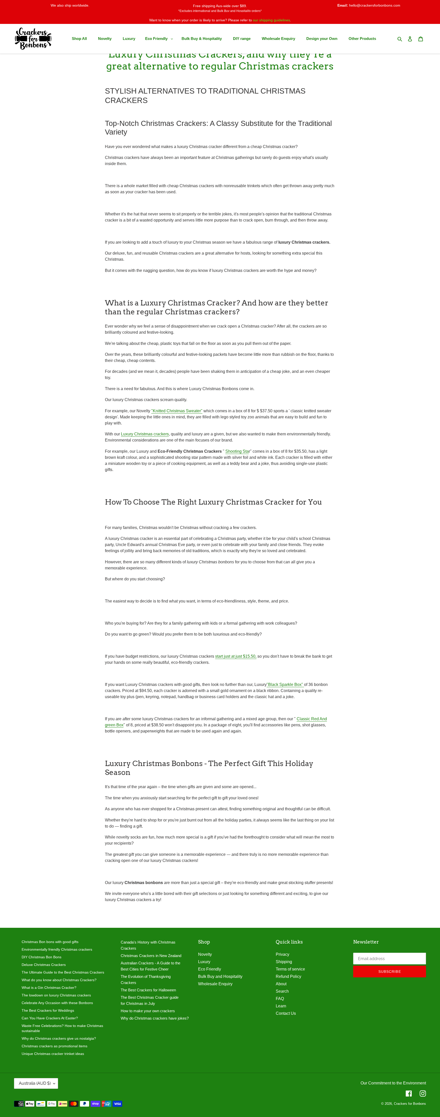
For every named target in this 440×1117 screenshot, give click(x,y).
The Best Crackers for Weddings (48, 1010)
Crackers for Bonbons (410, 1104)
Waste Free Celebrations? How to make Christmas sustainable (62, 1028)
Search (282, 991)
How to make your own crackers (148, 1011)
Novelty (205, 954)
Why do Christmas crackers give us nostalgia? (59, 1038)
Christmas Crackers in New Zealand (151, 955)
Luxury (204, 962)
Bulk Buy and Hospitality (220, 976)
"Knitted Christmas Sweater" (176, 411)
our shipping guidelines (271, 20)
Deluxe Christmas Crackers (44, 965)
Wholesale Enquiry (215, 984)
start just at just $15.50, (235, 656)
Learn (281, 1006)
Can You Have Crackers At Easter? (50, 1018)
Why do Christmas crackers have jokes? (155, 1018)
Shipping (284, 962)
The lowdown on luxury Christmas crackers (56, 995)
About (281, 984)
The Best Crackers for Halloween (148, 990)
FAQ (280, 998)
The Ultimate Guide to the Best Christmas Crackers (63, 972)
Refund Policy (288, 976)
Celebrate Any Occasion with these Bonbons (57, 1003)
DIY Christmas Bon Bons (41, 957)
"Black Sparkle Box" (285, 684)
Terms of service (290, 969)
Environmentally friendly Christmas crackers (57, 949)
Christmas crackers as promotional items (54, 1046)
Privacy (282, 954)
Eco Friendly (209, 969)
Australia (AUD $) (35, 1083)
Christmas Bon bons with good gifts (50, 942)
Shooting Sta (237, 451)
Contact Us (286, 1013)
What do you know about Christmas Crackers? (59, 980)
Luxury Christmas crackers (145, 434)
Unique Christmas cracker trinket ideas (53, 1054)
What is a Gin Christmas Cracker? (49, 988)
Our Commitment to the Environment (393, 1083)
